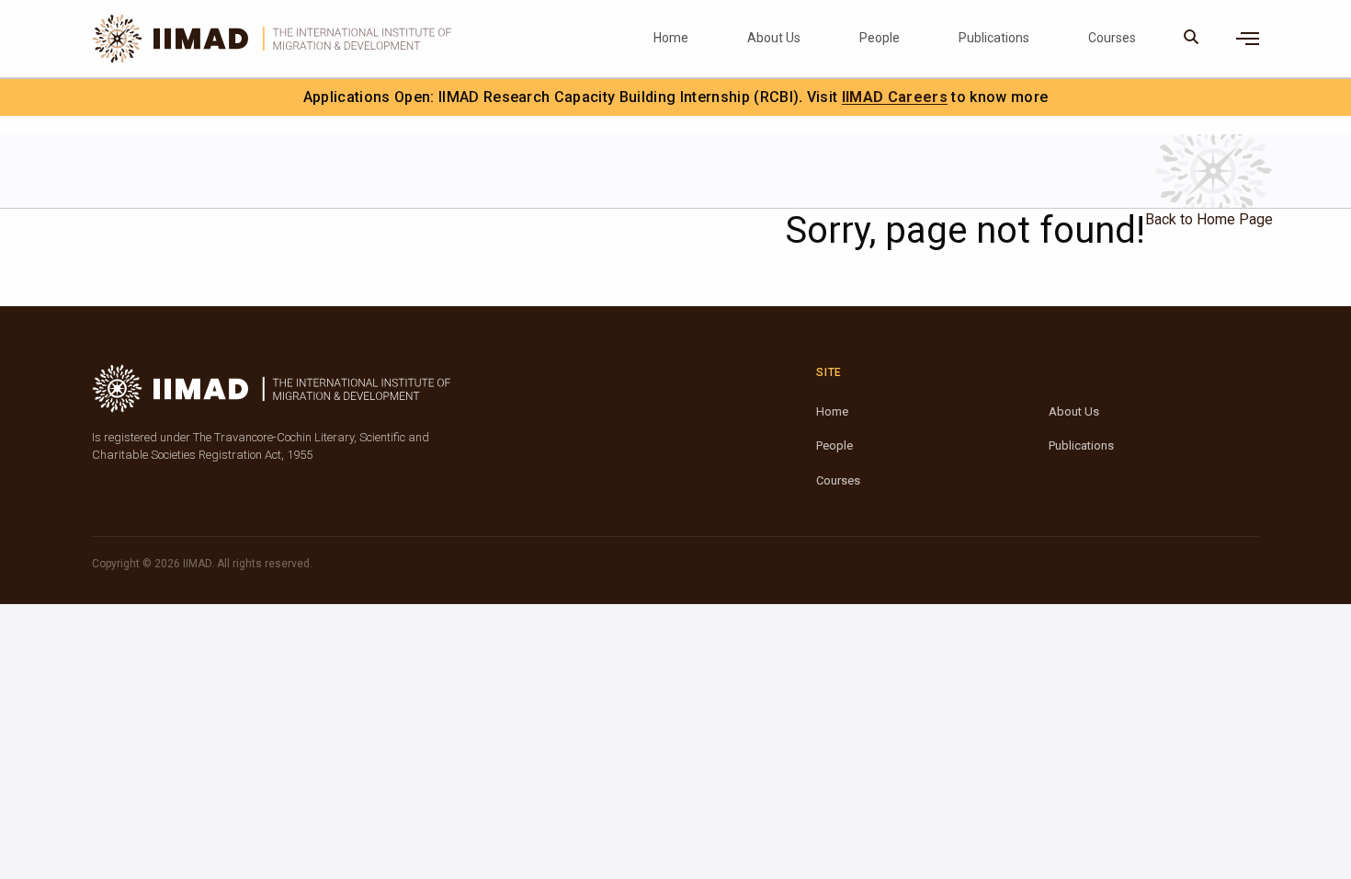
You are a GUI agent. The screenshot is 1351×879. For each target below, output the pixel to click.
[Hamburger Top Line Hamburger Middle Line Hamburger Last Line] (1247, 39)
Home (670, 37)
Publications (994, 37)
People (879, 37)
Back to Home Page (1209, 219)
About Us (773, 37)
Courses (1112, 37)
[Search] (1191, 38)
